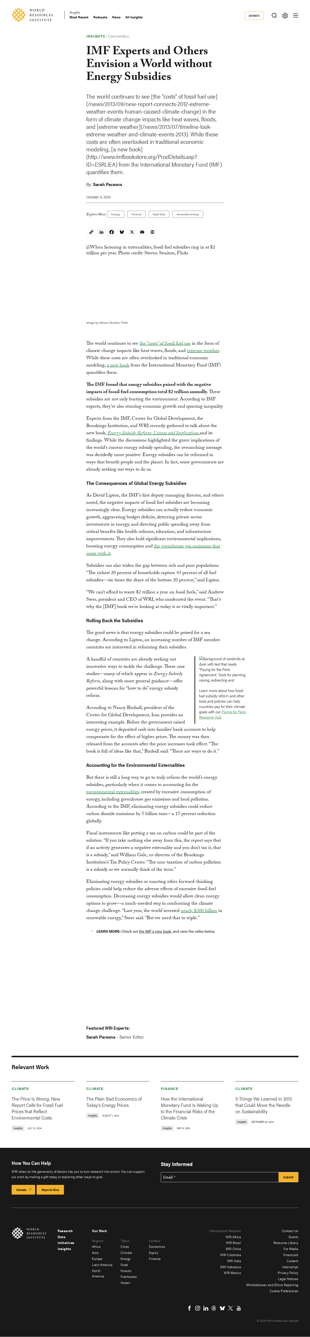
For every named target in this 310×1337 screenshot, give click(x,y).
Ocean (125, 1282)
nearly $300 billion (199, 911)
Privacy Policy (288, 1272)
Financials (290, 1254)
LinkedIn (205, 1308)
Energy (115, 214)
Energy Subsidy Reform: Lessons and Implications (153, 433)
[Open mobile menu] (295, 15)
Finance (136, 214)
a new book (118, 366)
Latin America (102, 1264)
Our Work (99, 1230)
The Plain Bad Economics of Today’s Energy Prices (114, 1101)
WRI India (234, 1260)
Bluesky (222, 1308)
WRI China (233, 1248)
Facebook (189, 1308)
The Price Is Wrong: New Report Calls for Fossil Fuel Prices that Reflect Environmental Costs (37, 1108)
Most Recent (79, 17)
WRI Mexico (232, 1272)
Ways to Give (50, 1189)
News (116, 17)
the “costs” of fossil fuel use (165, 344)
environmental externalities (113, 792)
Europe (97, 1258)
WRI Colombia (230, 1254)
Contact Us (290, 1230)
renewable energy (188, 214)
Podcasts (100, 17)
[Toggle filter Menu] (285, 15)
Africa (96, 1246)
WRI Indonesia (230, 1266)
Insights (75, 13)
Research (65, 1230)
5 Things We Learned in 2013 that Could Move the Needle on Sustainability (263, 1105)
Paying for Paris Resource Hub (222, 714)
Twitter (230, 1308)
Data (61, 1236)
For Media (291, 1248)
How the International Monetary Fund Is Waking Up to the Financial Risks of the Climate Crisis (189, 1108)
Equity (153, 1252)
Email (168, 1177)
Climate (20, 1088)
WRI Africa (233, 1236)
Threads (214, 1308)
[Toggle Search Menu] (274, 15)
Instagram (197, 1308)
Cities (125, 1246)
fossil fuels (159, 214)
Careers (292, 1260)
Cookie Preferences (284, 1290)
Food (124, 1264)
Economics (157, 1246)
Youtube (238, 1308)
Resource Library (285, 1242)
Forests (126, 1270)
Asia (95, 1252)
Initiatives (66, 1242)
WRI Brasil (233, 1242)
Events (293, 1236)
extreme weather (203, 351)
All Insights (134, 17)
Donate (254, 15)
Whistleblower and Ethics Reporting (272, 1284)
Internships (290, 1266)
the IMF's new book (155, 931)
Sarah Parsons (107, 184)
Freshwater (129, 1276)
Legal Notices (288, 1278)
